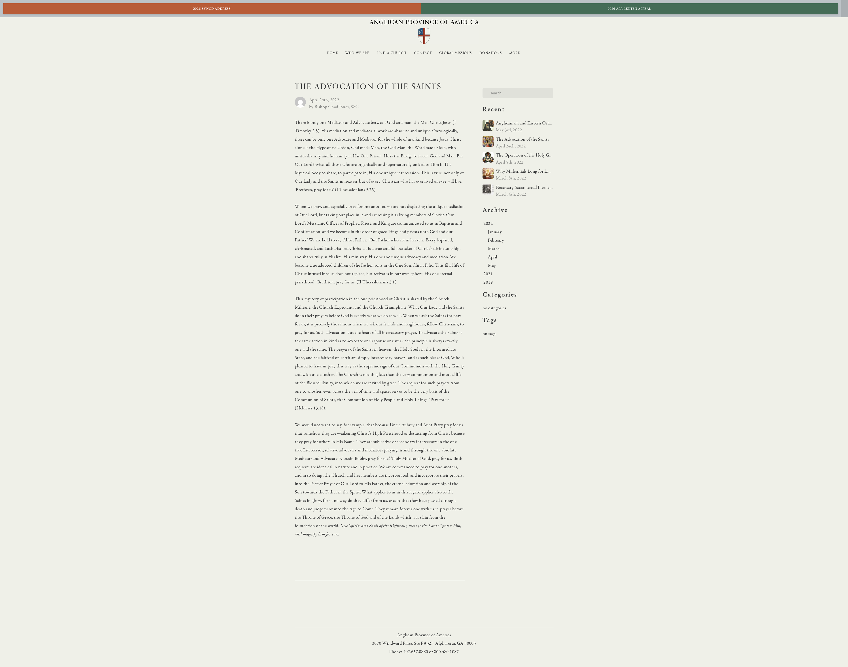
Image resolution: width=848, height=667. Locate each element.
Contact (423, 52)
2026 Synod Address (212, 8)
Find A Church (392, 52)
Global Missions (455, 52)
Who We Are (357, 52)
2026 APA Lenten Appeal (629, 8)
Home (332, 52)
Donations (490, 52)
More (515, 52)
